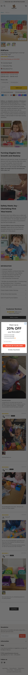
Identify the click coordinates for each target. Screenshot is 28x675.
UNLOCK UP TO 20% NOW (14, 345)
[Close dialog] (25, 323)
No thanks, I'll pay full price (14, 349)
